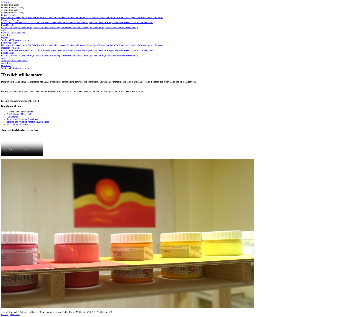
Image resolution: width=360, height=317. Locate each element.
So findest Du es (8, 32)
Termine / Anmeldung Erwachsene (55, 27)
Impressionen (22, 32)
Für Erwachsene (8, 27)
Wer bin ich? (6, 40)
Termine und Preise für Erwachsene (82, 17)
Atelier (4, 30)
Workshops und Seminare (151, 17)
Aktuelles (5, 35)
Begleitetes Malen (9, 15)
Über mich (6, 38)
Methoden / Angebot (10, 20)
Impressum (24, 40)
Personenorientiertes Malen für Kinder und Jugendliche (72, 22)
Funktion (5, 22)
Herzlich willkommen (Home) (14, 17)
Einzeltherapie (7, 25)
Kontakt (16, 40)
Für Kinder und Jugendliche (28, 27)
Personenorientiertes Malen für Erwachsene (28, 22)
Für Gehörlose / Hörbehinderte (41, 17)
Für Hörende (61, 17)
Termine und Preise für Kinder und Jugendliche (119, 17)
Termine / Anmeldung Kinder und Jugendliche (91, 27)
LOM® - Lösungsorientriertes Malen (113, 22)
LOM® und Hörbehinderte (141, 22)
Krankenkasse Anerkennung (125, 27)
